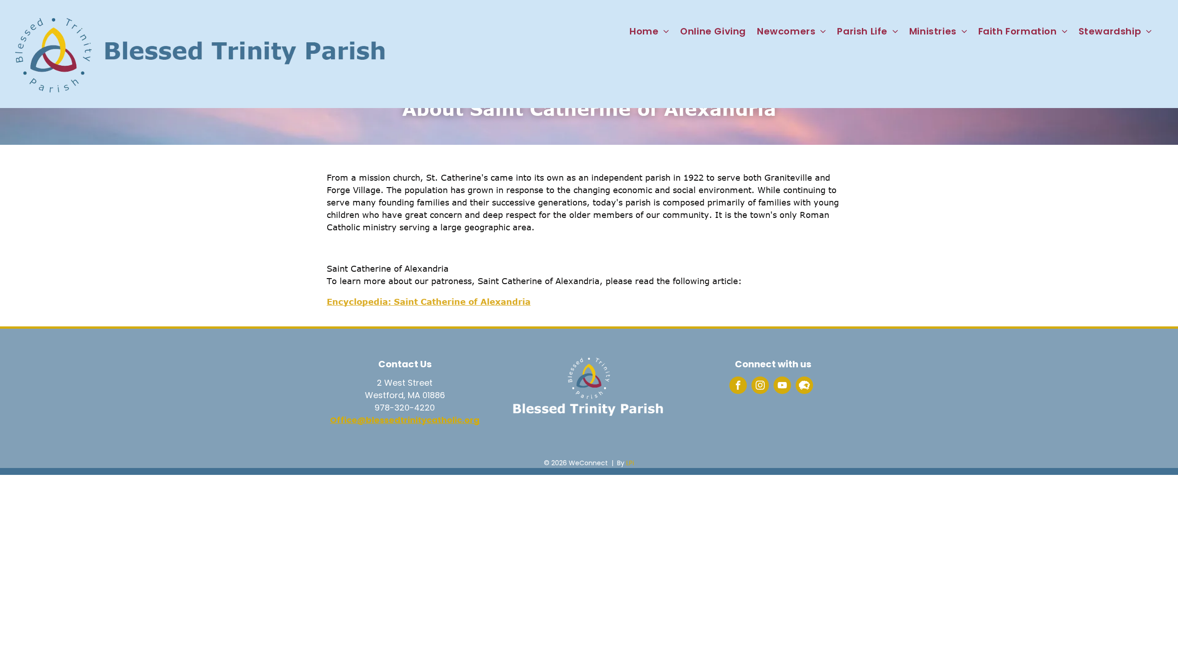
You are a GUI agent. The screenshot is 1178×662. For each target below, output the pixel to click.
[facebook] (738, 386)
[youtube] (782, 386)
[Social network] (804, 386)
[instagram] (760, 386)
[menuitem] (649, 31)
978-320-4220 (405, 407)
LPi (630, 463)
